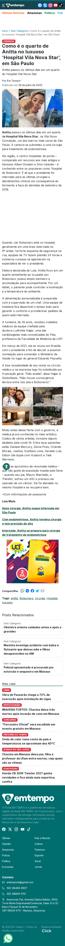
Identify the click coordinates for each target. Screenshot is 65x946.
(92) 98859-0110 (16, 893)
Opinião (6, 843)
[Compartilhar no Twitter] (37, 591)
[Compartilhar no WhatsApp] (22, 591)
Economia (7, 866)
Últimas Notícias (13, 13)
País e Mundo (42, 838)
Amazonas (34, 13)
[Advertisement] (33, 22)
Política (50, 13)
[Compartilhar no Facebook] (32, 591)
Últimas (6, 838)
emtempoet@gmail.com (20, 882)
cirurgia (40, 598)
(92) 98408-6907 (16, 888)
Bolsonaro (26, 598)
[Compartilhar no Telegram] (27, 591)
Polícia (6, 855)
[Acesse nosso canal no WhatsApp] (7, 938)
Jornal (38, 866)
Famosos (40, 849)
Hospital (52, 598)
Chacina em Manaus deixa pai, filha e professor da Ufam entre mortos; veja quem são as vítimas (32, 758)
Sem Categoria (19, 30)
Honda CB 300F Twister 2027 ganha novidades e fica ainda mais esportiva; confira (28, 777)
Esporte (39, 855)
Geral (38, 861)
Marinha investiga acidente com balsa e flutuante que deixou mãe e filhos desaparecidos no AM (31, 649)
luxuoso (7, 602)
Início (5, 30)
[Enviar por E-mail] (42, 591)
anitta (14, 598)
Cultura (39, 843)
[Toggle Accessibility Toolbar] (6, 466)
